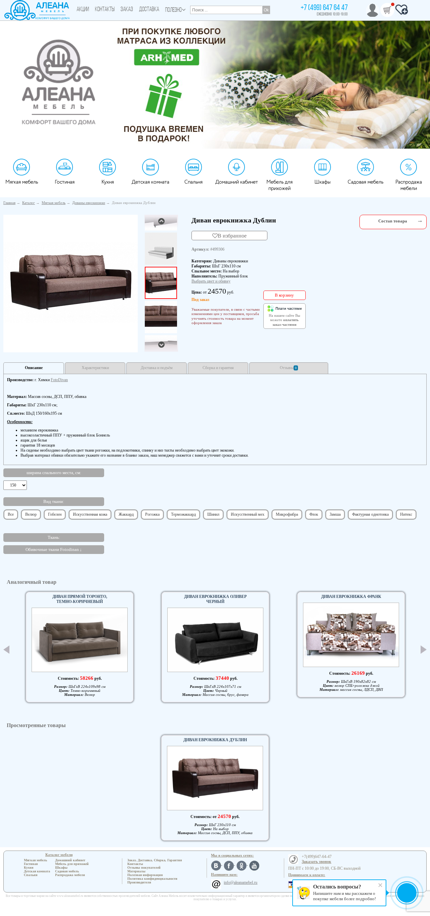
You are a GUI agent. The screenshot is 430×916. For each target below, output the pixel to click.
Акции (83, 10)
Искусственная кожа (90, 514)
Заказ (127, 10)
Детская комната (150, 182)
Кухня (107, 182)
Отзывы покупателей (144, 867)
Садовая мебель (365, 182)
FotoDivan (59, 379)
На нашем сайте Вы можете (284, 320)
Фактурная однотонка (370, 514)
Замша (335, 514)
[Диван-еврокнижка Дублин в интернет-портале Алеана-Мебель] (70, 282)
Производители (139, 882)
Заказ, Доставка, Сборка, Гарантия (154, 860)
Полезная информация (145, 875)
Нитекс (406, 514)
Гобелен (54, 514)
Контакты (105, 10)
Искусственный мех (247, 514)
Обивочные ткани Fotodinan (52, 549)
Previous (6, 649)
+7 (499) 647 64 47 (324, 8)
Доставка (149, 10)
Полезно (173, 10)
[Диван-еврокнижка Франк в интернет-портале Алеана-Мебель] (351, 635)
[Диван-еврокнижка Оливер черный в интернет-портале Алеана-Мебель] (215, 639)
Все (11, 514)
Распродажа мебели (408, 185)
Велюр (31, 514)
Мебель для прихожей (279, 185)
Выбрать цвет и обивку (210, 281)
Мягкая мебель (21, 182)
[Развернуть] (420, 220)
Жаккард (126, 514)
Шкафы (322, 182)
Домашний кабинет (236, 182)
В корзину (284, 295)
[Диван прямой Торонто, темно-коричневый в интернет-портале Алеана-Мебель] (79, 640)
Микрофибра (287, 514)
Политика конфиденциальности (152, 878)
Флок (313, 514)
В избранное (232, 235)
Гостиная (65, 182)
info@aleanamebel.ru (240, 882)
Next (424, 650)
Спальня (193, 182)
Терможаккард (183, 514)
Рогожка (152, 514)
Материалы (136, 871)
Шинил (213, 514)
